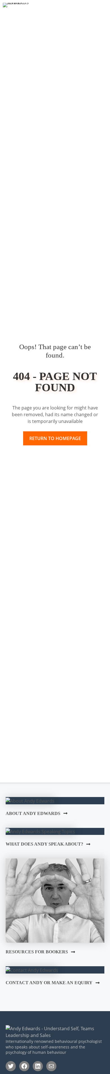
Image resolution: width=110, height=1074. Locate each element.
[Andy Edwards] (22, 7)
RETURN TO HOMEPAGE (55, 438)
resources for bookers (37, 951)
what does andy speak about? (44, 844)
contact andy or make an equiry (49, 982)
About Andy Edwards (33, 813)
